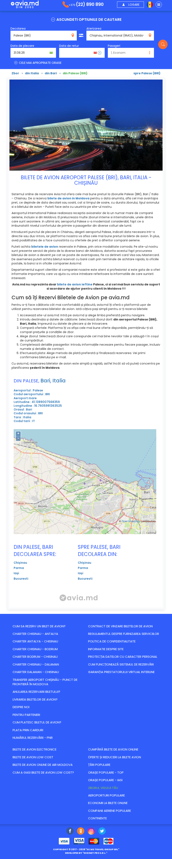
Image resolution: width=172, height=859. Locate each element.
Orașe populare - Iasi (105, 780)
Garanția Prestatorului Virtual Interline (121, 672)
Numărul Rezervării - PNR (33, 737)
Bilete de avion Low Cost (33, 757)
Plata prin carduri (28, 730)
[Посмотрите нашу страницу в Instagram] (91, 831)
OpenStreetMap (131, 521)
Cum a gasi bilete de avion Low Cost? (43, 772)
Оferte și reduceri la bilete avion (114, 757)
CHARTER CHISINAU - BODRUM (35, 649)
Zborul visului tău (103, 788)
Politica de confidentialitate (112, 641)
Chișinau (20, 563)
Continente (97, 818)
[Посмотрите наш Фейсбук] (70, 831)
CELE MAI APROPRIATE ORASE (39, 62)
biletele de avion (44, 246)
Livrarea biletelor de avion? (35, 699)
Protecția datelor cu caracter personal (122, 656)
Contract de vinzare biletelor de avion (120, 626)
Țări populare (99, 764)
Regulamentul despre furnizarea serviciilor (123, 634)
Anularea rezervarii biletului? (36, 691)
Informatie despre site (106, 649)
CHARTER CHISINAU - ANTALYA (35, 634)
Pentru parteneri (26, 715)
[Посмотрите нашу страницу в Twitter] (102, 831)
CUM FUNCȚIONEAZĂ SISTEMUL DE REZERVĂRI (121, 664)
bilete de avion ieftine (75, 284)
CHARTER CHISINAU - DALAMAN (36, 664)
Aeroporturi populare (106, 795)
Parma (19, 568)
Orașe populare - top (106, 772)
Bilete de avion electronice (34, 749)
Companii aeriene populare (109, 810)
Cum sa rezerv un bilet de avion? (39, 626)
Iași (16, 573)
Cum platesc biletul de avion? (37, 722)
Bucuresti (21, 579)
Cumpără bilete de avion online (113, 749)
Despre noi (21, 707)
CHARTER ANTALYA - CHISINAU (35, 641)
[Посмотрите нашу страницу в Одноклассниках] (81, 831)
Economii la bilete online (108, 803)
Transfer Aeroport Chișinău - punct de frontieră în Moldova (45, 681)
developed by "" (86, 853)
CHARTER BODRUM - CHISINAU (35, 656)
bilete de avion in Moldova (68, 198)
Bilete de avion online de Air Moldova (43, 764)
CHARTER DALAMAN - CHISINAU (36, 672)
